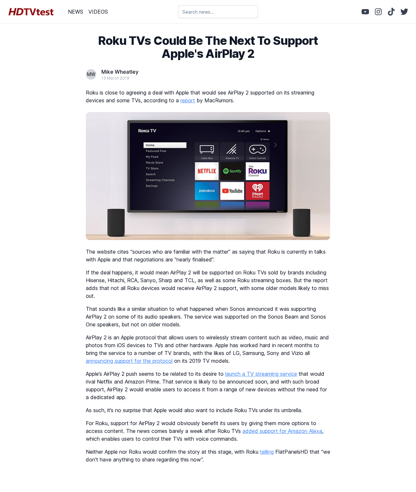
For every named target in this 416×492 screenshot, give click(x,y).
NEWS (75, 11)
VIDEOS (98, 11)
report (187, 100)
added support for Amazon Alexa (282, 431)
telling (267, 451)
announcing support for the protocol (129, 361)
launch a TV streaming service (261, 374)
